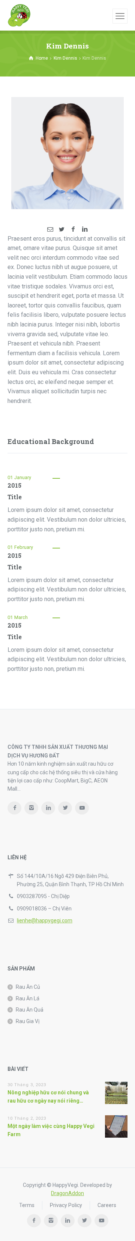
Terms (26, 1205)
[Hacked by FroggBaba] (19, 15)
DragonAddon (67, 1193)
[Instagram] (31, 808)
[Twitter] (62, 229)
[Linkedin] (84, 229)
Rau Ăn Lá (27, 998)
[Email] (50, 229)
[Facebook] (73, 229)
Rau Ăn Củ (28, 987)
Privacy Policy (66, 1205)
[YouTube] (82, 808)
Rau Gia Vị (27, 1021)
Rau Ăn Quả (30, 1010)
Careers (107, 1205)
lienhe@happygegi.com (44, 920)
